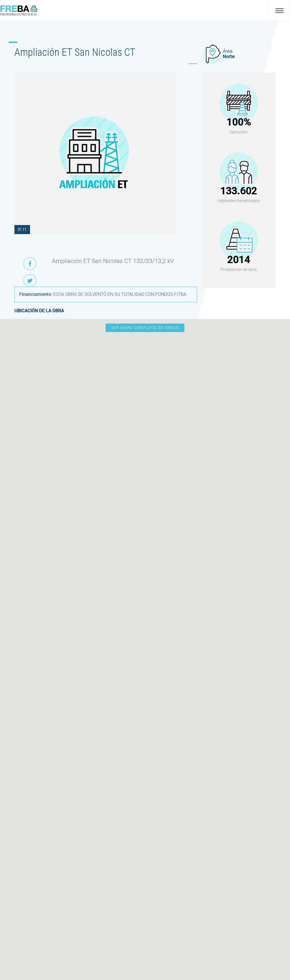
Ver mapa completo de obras (145, 328)
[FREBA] (19, 14)
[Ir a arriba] (276, 962)
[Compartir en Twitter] (30, 280)
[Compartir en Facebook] (30, 263)
